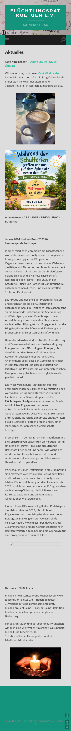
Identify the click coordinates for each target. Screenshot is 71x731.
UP (67, 722)
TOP (67, 715)
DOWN (67, 727)
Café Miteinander (48, 73)
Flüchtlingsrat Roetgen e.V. (35, 13)
